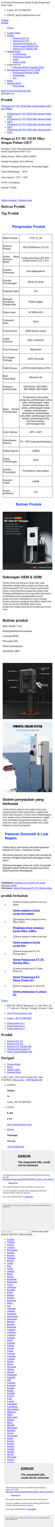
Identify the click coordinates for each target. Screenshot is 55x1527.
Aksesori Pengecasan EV (24, 43)
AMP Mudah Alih (34, 1080)
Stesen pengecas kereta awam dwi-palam (26, 912)
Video (15, 59)
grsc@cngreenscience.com (19, 1013)
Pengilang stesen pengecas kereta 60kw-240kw (28, 929)
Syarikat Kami (19, 54)
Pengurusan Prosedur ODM (26, 72)
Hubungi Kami (14, 83)
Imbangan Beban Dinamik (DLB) (28, 67)
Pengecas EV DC (21, 40)
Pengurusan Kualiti (22, 56)
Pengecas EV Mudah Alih (25, 48)
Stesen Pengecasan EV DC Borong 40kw (32, 888)
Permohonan (19, 75)
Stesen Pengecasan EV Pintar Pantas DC (26, 978)
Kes (15, 78)
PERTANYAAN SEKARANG (16, 91)
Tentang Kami (13, 51)
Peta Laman (18, 1080)
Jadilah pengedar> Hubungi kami (16, 200)
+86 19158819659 (15, 1146)
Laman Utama (13, 33)
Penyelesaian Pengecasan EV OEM (23, 70)
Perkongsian (18, 86)
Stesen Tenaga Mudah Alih (25, 46)
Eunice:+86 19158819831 (19, 1018)
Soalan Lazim (19, 62)
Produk (10, 35)
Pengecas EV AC (21, 38)
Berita (10, 80)
